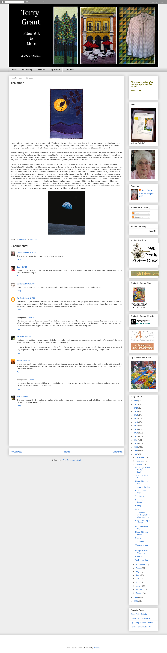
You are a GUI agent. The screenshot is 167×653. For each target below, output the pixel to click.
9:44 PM (28, 337)
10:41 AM (31, 284)
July (138, 572)
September (140, 564)
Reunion (138, 556)
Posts (136, 213)
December (140, 457)
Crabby (138, 506)
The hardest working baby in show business (142, 515)
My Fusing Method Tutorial (142, 623)
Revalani (20, 337)
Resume (41, 69)
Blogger (96, 648)
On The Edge (22, 298)
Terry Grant (147, 190)
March (139, 586)
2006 (136, 597)
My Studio (55, 69)
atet (18, 397)
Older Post (117, 452)
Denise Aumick (23, 253)
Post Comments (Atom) (72, 460)
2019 (136, 411)
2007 (136, 454)
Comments (138, 217)
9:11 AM (24, 267)
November (140, 461)
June (138, 575)
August (139, 568)
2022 (136, 401)
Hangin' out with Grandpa (141, 552)
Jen (18, 267)
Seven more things (140, 501)
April (138, 582)
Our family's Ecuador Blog (141, 618)
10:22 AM (24, 397)
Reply (19, 259)
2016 (136, 422)
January (139, 593)
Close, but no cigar (140, 491)
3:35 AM (33, 253)
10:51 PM (26, 361)
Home (14, 69)
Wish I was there (142, 560)
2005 (136, 601)
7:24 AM (31, 380)
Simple (138, 538)
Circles (138, 509)
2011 (136, 440)
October (139, 464)
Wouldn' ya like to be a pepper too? (142, 469)
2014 (136, 429)
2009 (136, 447)
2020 (136, 408)
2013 (136, 433)
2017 (136, 419)
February (140, 589)
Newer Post (16, 452)
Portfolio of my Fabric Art (141, 627)
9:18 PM (31, 317)
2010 (136, 443)
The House (139, 496)
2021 (136, 404)
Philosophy (27, 69)
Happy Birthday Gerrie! (141, 533)
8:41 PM (31, 298)
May (138, 579)
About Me (69, 69)
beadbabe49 (22, 284)
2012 (136, 436)
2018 (136, 415)
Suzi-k (19, 361)
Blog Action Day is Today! (142, 522)
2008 (136, 450)
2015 (136, 426)
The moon (139, 541)
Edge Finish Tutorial (139, 614)
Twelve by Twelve (142, 487)
